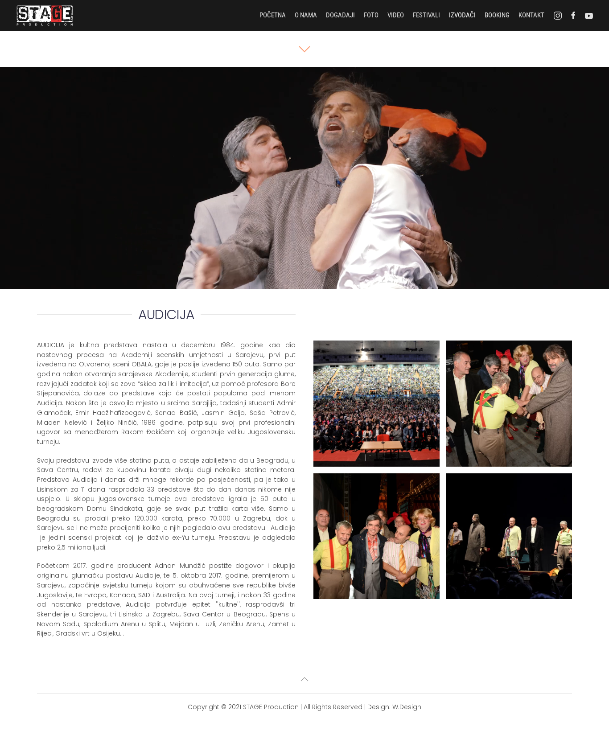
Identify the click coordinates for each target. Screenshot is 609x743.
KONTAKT (531, 15)
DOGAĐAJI (340, 15)
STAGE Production (271, 706)
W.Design (406, 706)
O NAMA (306, 15)
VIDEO (395, 15)
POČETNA (272, 15)
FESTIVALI (426, 15)
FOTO (371, 15)
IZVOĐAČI (462, 15)
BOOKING (497, 15)
